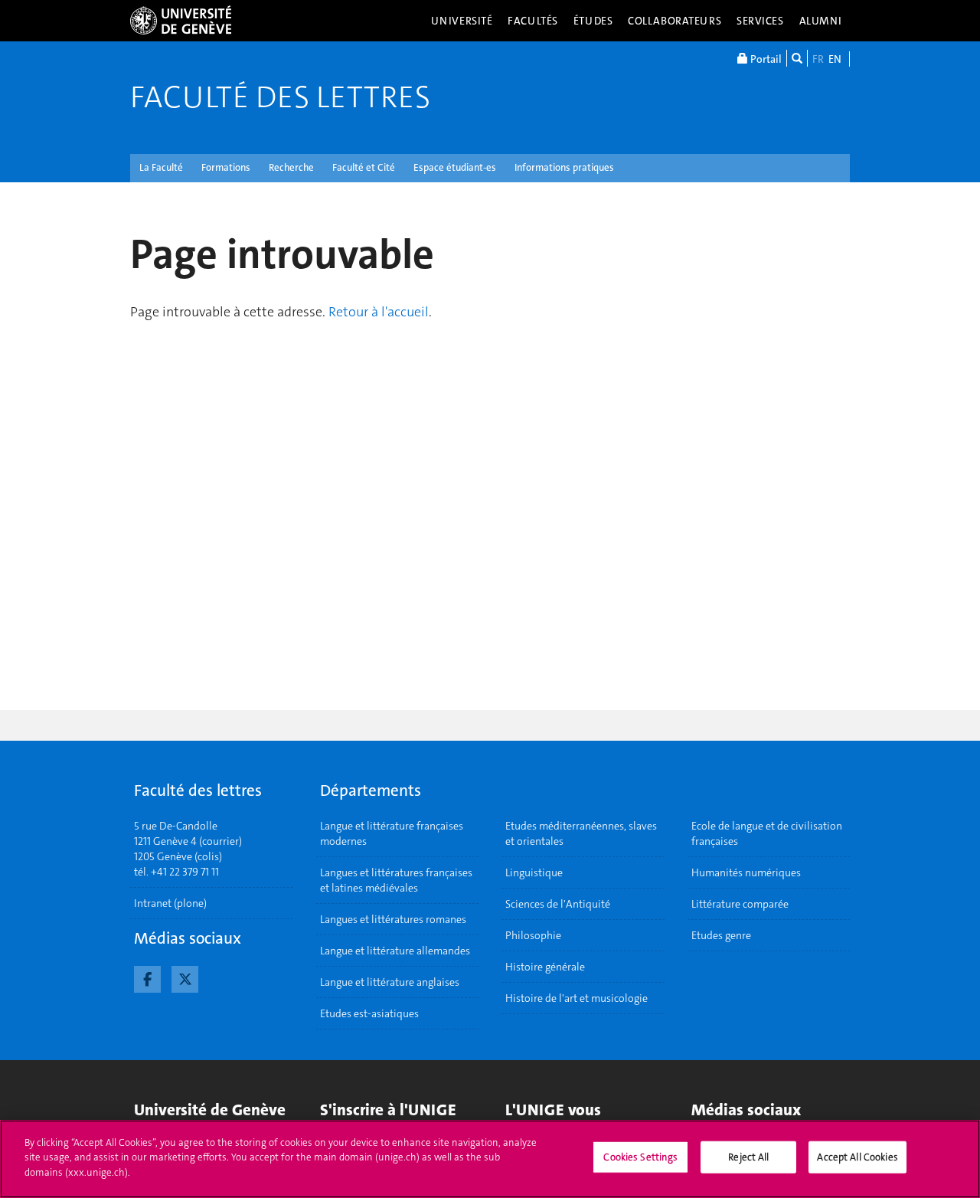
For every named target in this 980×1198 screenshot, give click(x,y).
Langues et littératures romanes (393, 919)
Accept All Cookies (857, 1157)
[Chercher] (797, 58)
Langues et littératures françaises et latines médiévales (396, 880)
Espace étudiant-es (454, 167)
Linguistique (534, 872)
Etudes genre (721, 935)
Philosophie (533, 935)
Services (760, 21)
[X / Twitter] (185, 977)
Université (462, 21)
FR (818, 59)
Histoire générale (545, 967)
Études (592, 21)
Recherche (291, 167)
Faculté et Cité (363, 167)
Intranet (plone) (170, 903)
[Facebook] (147, 977)
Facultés (533, 21)
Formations (225, 167)
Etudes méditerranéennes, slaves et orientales (581, 833)
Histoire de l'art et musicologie (576, 998)
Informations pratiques (564, 167)
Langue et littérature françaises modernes (391, 833)
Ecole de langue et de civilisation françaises (766, 833)
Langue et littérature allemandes (395, 950)
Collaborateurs (674, 21)
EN (834, 59)
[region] (490, 1159)
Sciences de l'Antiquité (557, 904)
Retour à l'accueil (378, 312)
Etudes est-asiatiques (369, 1013)
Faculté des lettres (280, 97)
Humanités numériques (746, 872)
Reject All (748, 1157)
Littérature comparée (740, 904)
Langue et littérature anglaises (389, 982)
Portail (765, 59)
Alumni (820, 21)
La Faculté (161, 167)
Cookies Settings (640, 1157)
